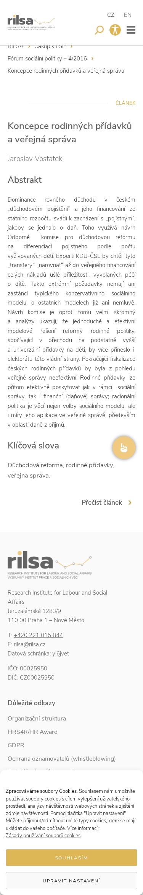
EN (128, 15)
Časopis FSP (50, 46)
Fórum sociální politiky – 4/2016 (47, 58)
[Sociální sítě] (123, 447)
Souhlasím (71, 858)
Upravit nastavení (72, 881)
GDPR (16, 745)
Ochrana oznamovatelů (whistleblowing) (62, 759)
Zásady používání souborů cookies (43, 835)
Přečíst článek (102, 502)
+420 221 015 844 (38, 635)
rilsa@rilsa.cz (29, 644)
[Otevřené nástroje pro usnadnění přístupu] (115, 30)
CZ (110, 15)
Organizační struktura (37, 718)
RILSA (16, 46)
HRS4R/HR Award (33, 732)
